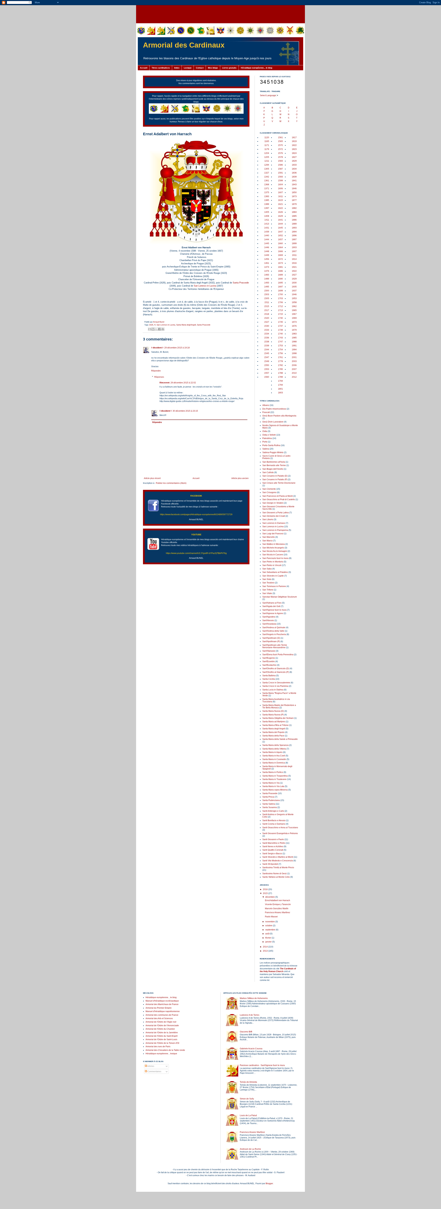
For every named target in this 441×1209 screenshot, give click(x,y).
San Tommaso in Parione (274, 586)
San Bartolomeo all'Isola (273, 462)
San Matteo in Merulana (273, 544)
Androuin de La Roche (250, 1149)
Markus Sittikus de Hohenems (254, 998)
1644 (280, 224)
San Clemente (269, 489)
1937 (294, 290)
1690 (280, 279)
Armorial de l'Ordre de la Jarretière (162, 1032)
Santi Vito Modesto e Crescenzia (277, 860)
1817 (294, 137)
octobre (269, 925)
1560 (266, 377)
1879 (294, 204)
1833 (294, 165)
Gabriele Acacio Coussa (251, 1048)
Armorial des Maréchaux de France (162, 1004)
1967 (294, 314)
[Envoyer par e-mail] (149, 329)
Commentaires (154, 1071)
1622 (280, 208)
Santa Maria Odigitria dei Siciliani (278, 718)
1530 (266, 326)
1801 (280, 389)
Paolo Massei (271, 916)
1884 (294, 212)
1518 (266, 314)
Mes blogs (213, 68)
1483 (266, 275)
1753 (280, 345)
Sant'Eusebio (268, 661)
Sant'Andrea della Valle (273, 631)
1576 (280, 153)
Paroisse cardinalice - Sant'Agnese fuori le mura (262, 1065)
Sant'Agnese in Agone (272, 613)
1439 (266, 232)
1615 (280, 200)
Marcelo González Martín (276, 908)
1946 (294, 294)
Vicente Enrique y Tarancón (278, 904)
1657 (280, 239)
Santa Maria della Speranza (275, 745)
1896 (294, 235)
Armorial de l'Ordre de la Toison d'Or (162, 1043)
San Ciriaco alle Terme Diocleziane (278, 483)
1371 (266, 188)
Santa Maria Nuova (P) (273, 714)
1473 (266, 267)
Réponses (159, 377)
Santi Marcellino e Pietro (273, 843)
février (268, 938)
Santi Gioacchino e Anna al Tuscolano (280, 827)
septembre (270, 930)
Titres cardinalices (161, 68)
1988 (294, 341)
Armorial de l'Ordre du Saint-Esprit (161, 1036)
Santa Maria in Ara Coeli (273, 755)
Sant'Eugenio (268, 658)
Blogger (269, 1183)
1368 (266, 184)
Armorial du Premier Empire (159, 1008)
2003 (294, 361)
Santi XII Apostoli (270, 864)
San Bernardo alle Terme (274, 465)
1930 (294, 283)
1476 (266, 271)
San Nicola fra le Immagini (274, 551)
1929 (294, 279)
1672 (280, 259)
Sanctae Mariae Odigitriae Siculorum (279, 597)
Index (177, 68)
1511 (266, 302)
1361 (266, 180)
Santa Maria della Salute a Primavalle (280, 739)
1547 (266, 357)
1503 (266, 294)
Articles (150, 1066)
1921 (294, 267)
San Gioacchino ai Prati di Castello (278, 499)
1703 (280, 298)
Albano (265, 405)
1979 (294, 330)
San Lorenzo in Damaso (273, 523)
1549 (266, 361)
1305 (266, 169)
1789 (280, 377)
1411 (266, 220)
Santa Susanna (269, 807)
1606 (280, 188)
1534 (266, 334)
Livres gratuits (229, 68)
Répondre (156, 371)
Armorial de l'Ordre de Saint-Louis (161, 1039)
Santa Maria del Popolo (273, 732)
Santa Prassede (241, 282)
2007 (294, 369)
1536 (266, 337)
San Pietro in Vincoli (271, 565)
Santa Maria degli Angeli (186, 325)
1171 (266, 145)
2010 (294, 373)
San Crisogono (269, 492)
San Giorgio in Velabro (273, 503)
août (267, 933)
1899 (294, 243)
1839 (294, 177)
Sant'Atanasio (268, 651)
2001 (294, 357)
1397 (266, 208)
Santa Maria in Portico (272, 772)
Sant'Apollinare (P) (271, 641)
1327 (266, 173)
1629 (280, 216)
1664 (280, 247)
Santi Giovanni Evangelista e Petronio (280, 833)
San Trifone (267, 590)
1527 (266, 322)
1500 (266, 290)
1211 (266, 161)
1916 (294, 263)
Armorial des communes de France (162, 1015)
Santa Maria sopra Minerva (275, 790)
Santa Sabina (268, 804)
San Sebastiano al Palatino (275, 572)
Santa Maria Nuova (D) (273, 711)
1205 (266, 157)
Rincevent (165, 382)
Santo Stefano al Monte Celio (276, 877)
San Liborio (267, 519)
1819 (294, 141)
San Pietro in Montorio (272, 561)
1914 (294, 259)
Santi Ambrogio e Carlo (273, 811)
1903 (294, 247)
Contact (200, 68)
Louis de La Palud (248, 1115)
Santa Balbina (269, 675)
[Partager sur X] (156, 329)
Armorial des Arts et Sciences (159, 1018)
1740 (280, 334)
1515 (266, 306)
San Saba (267, 569)
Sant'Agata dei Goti (271, 606)
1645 (280, 228)
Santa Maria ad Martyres (273, 721)
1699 (280, 290)
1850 (294, 192)
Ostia (264, 431)
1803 (280, 392)
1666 (280, 251)
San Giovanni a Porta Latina (275, 512)
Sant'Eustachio (269, 665)
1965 (294, 310)
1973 (294, 322)
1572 (280, 149)
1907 (294, 251)
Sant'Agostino (268, 617)
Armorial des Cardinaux (183, 45)
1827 (294, 157)
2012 (294, 377)
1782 (280, 365)
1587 (280, 169)
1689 (280, 275)
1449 (266, 255)
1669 (280, 255)
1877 (294, 200)
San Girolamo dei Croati (273, 516)
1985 (294, 337)
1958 (294, 302)
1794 (280, 381)
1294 (266, 165)
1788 (280, 373)
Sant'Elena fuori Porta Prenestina (277, 654)
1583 (280, 161)
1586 (280, 165)
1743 (280, 337)
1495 (266, 286)
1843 (294, 184)
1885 (294, 216)
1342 (266, 177)
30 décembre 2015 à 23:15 (185, 411)
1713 (280, 310)
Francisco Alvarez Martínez (277, 912)
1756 (280, 353)
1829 (294, 161)
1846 (294, 188)
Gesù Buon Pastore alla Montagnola (279, 416)
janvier (268, 942)
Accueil (143, 68)
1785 (280, 369)
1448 (266, 251)
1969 (294, 318)
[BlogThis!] (153, 329)
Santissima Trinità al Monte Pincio (278, 867)
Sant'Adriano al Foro (271, 603)
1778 (280, 361)
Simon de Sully (247, 1099)
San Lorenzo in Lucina (205, 285)
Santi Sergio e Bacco (272, 853)
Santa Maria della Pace (273, 735)
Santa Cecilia (268, 679)
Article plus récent (152, 478)
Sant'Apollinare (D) (271, 638)
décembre (270, 897)
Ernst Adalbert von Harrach (277, 900)
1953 (294, 298)
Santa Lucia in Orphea (272, 689)
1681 (280, 267)
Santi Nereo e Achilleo (272, 846)
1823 (294, 149)
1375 (266, 192)
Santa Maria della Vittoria (274, 749)
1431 (266, 228)
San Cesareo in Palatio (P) (274, 479)
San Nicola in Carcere (272, 554)
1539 (266, 345)
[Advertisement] (220, 14)
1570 (280, 145)
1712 (280, 306)
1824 (294, 153)
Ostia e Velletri (269, 435)
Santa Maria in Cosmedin (274, 759)
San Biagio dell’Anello (272, 469)
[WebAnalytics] (150, 1082)
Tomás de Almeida (248, 1082)
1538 (266, 341)
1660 (280, 243)
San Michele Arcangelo (273, 548)
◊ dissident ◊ (157, 347)
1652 (280, 235)
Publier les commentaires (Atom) (171, 483)
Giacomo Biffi (246, 1032)
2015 (265, 893)
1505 (266, 298)
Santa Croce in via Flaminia (275, 686)
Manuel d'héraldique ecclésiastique (162, 1001)
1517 (266, 310)
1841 (294, 180)
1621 (280, 204)
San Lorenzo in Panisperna (275, 530)
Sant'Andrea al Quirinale (273, 627)
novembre (270, 921)
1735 (280, 322)
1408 (266, 216)
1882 (294, 208)
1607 (280, 192)
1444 (266, 239)
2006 (294, 365)
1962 (294, 306)
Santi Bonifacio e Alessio (273, 820)
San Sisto (266, 579)
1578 (280, 157)
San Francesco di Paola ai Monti (277, 496)
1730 (280, 318)
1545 (266, 353)
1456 (266, 259)
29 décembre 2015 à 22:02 (183, 382)
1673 (280, 263)
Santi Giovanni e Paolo (273, 839)
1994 (294, 349)
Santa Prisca (268, 797)
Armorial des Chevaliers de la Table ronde (165, 1050)
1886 (294, 220)
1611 (280, 196)
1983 (294, 334)
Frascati (266, 412)
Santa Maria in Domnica (273, 763)
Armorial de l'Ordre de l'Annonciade (162, 1025)
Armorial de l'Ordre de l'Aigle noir (161, 1022)
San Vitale (267, 593)
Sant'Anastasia (269, 624)
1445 (266, 243)
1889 (294, 224)
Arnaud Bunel (158, 322)
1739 (280, 330)
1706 (280, 302)
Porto (264, 442)
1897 (294, 239)
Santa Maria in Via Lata (273, 786)
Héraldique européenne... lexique (161, 1053)
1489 (266, 279)
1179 (266, 149)
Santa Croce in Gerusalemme (276, 682)
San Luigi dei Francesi (272, 533)
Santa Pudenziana (271, 800)
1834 (294, 169)
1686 (280, 271)
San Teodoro (268, 582)
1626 (151, 325)
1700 (280, 294)
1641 (280, 220)
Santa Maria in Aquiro (272, 752)
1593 (280, 177)
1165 (266, 141)
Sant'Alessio (268, 620)
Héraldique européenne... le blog (256, 68)
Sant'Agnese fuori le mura (274, 610)
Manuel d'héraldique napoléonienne (163, 1011)
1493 (266, 283)
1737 (280, 326)
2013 (265, 951)
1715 (280, 314)
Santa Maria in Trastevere (274, 779)
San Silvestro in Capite (273, 576)
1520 (266, 318)
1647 (280, 232)
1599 (280, 180)
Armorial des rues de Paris (158, 1046)
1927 (294, 275)
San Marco (267, 540)
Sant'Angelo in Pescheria (274, 634)
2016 (265, 889)
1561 (280, 137)
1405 (266, 212)
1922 (294, 271)
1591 (280, 173)
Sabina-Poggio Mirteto (272, 452)
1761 (280, 357)
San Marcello (268, 537)
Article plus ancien (240, 478)
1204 (266, 153)
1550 (266, 365)
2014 (265, 947)
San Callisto (268, 472)
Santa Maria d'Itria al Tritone (275, 725)
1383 (266, 196)
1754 (280, 349)
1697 (280, 286)
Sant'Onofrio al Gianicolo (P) (275, 672)
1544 (266, 349)
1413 (266, 224)
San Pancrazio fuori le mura (275, 558)
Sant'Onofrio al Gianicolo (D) (275, 668)
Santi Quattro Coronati (272, 850)
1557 (266, 373)
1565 (280, 141)
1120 (266, 137)
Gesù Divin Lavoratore (272, 422)
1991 (294, 345)
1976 (294, 326)
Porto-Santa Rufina (271, 445)
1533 (266, 330)
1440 (266, 235)
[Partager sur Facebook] (159, 329)
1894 (294, 232)
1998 (294, 353)
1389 (266, 204)
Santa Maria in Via (271, 783)
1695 (280, 283)
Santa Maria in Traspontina (275, 776)
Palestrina (267, 438)
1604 (280, 184)
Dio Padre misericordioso (274, 409)
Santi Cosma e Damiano (273, 824)
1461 (266, 263)
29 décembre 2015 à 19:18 (177, 347)
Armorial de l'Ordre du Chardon (160, 1029)
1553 (266, 369)
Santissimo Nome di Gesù (274, 873)
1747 (280, 341)
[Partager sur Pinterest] (163, 329)
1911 (294, 255)
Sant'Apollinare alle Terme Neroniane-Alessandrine (274, 646)
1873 (294, 196)
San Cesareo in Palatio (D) (275, 476)
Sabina (265, 449)
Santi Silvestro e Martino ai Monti (277, 857)
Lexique (188, 68)
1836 (294, 173)
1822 (294, 145)
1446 (266, 247)
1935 (294, 286)
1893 (294, 228)
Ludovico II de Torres (249, 1015)
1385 (266, 200)
